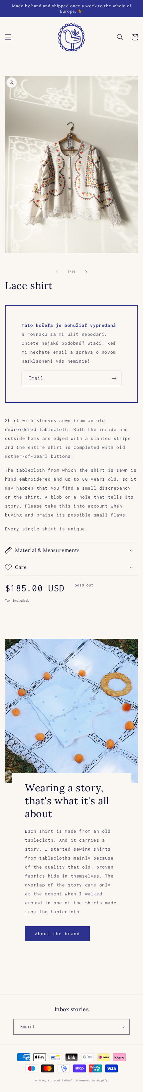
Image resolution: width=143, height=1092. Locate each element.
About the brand (57, 933)
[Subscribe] (113, 378)
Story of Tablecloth (62, 1080)
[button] (8, 37)
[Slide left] (57, 272)
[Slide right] (86, 272)
